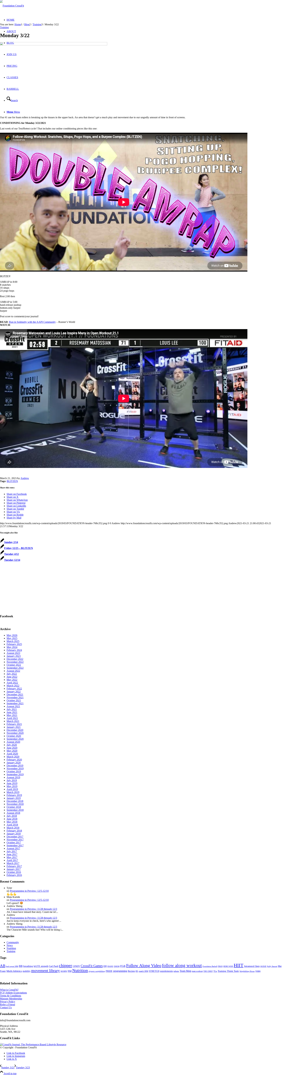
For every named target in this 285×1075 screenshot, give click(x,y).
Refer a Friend (7, 1004)
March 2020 (13, 756)
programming (120, 971)
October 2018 (14, 807)
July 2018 (12, 815)
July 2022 (12, 673)
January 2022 (14, 691)
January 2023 (14, 656)
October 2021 (14, 700)
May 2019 (12, 786)
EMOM (117, 966)
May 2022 (12, 679)
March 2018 (13, 827)
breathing (28, 966)
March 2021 (13, 721)
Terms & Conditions (10, 995)
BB (21, 966)
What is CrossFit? (9, 989)
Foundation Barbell (210, 966)
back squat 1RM (12, 966)
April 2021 (12, 718)
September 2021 (15, 703)
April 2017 (12, 860)
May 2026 (12, 635)
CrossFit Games (92, 966)
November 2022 (15, 662)
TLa (215, 971)
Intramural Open (252, 966)
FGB (123, 966)
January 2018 (14, 833)
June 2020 (12, 747)
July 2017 (12, 851)
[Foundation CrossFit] (12, 5)
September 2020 (15, 739)
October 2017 (14, 842)
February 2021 (14, 724)
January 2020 (14, 762)
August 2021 (13, 706)
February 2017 (14, 866)
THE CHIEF (208, 971)
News (10, 945)
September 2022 (15, 667)
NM (70, 971)
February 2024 (14, 650)
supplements (166, 971)
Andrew (24, 478)
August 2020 (13, 741)
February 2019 (14, 795)
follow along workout (182, 965)
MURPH (64, 971)
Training (4, 27)
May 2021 (12, 715)
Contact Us (6, 1007)
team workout (197, 971)
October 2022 (14, 664)
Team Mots (185, 971)
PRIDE (109, 971)
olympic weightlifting (97, 971)
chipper (65, 965)
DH (105, 966)
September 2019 (15, 774)
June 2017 (12, 854)
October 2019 (14, 771)
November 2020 (15, 733)
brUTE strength (41, 966)
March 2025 (13, 641)
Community (13, 942)
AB (2, 966)
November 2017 (15, 839)
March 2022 (13, 685)
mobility (27, 971)
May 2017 (12, 857)
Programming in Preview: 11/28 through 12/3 (33, 909)
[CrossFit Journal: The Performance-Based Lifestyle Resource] (33, 1044)
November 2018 (15, 804)
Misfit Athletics (14, 971)
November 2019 (15, 768)
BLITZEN (12, 481)
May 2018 (12, 821)
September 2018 (15, 810)
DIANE (110, 966)
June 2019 (12, 783)
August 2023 (13, 653)
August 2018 (13, 813)
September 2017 (15, 845)
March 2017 (13, 863)
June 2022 (12, 676)
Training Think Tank (228, 971)
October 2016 (14, 872)
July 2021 (12, 709)
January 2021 (14, 727)
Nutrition (11, 948)
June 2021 (12, 712)
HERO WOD (228, 966)
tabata (176, 971)
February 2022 (14, 688)
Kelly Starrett (272, 966)
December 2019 (15, 765)
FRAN (220, 966)
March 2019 (13, 792)
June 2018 (12, 818)
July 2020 (12, 744)
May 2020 (12, 750)
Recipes (131, 971)
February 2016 (14, 875)
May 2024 (12, 647)
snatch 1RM (143, 971)
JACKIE (263, 966)
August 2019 (13, 777)
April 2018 (12, 824)
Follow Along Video (143, 965)
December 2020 (15, 730)
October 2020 (14, 736)
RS (137, 971)
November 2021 (15, 697)
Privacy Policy (7, 1001)
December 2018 (15, 801)
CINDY (76, 966)
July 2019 (12, 780)
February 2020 (14, 759)
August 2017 (13, 848)
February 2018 (14, 830)
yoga (257, 971)
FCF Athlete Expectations (13, 992)
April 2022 (12, 682)
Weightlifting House (247, 971)
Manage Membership (11, 998)
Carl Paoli (53, 966)
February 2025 (14, 644)
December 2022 (15, 659)
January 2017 (14, 869)
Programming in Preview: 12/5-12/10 (29, 890)
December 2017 (15, 836)
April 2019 (12, 789)
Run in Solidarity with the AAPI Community (32, 322)
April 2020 (12, 753)
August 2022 (13, 670)
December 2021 (15, 694)
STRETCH (154, 971)
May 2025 (12, 638)
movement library (45, 970)
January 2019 (14, 798)
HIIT (238, 965)
